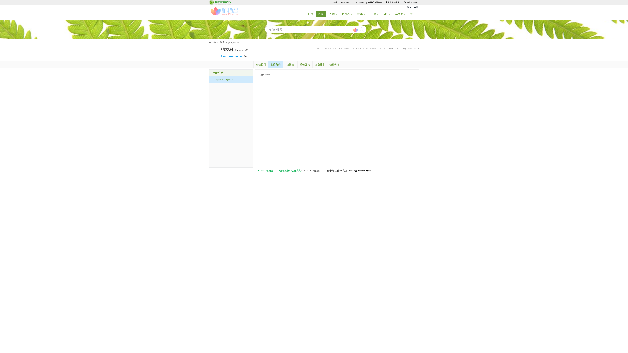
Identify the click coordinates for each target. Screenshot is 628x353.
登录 (409, 7)
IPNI (340, 49)
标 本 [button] (360, 14)
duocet (416, 49)
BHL (385, 49)
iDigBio (373, 49)
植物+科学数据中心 (341, 2)
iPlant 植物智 (359, 2)
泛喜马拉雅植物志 (411, 2)
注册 (416, 7)
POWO (397, 49)
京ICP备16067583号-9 (360, 170)
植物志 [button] (346, 14)
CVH (325, 49)
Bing (404, 49)
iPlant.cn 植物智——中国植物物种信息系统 (279, 170)
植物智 (212, 42)
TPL (334, 49)
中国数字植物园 (392, 2)
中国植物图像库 (375, 2)
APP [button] (386, 14)
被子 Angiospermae (229, 42)
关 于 (414, 13)
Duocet (346, 49)
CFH (353, 49)
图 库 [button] (332, 14)
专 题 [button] (373, 14)
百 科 (322, 13)
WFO (390, 49)
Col (329, 49)
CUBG (359, 49)
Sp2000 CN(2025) (224, 79)
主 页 (311, 13)
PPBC (318, 49)
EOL (379, 49)
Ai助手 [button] (399, 14)
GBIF (365, 49)
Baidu (409, 49)
